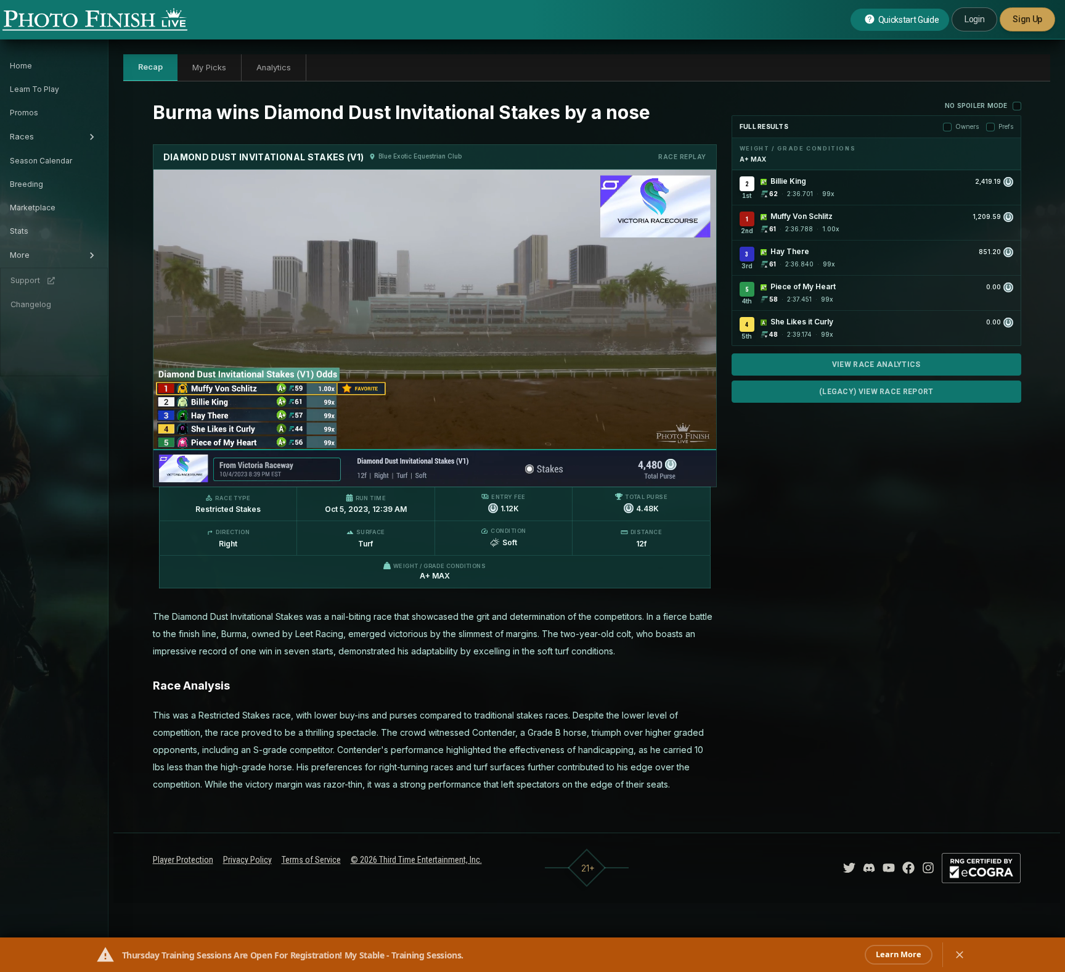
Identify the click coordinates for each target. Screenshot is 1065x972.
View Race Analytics (876, 364)
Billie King (788, 181)
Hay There (789, 251)
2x (308, 471)
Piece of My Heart (803, 286)
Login (974, 19)
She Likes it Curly (801, 321)
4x (328, 471)
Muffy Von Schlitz (801, 216)
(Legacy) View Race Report (876, 391)
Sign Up (1027, 19)
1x (288, 471)
